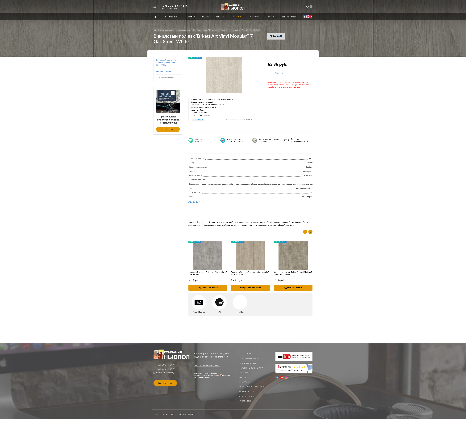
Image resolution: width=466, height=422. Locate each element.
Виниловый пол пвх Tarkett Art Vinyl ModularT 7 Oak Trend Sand (250, 273)
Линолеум (243, 382)
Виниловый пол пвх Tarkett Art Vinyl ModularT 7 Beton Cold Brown (293, 273)
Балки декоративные (248, 358)
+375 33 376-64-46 (166, 368)
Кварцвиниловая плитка (250, 368)
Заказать (279, 73)
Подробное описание (208, 287)
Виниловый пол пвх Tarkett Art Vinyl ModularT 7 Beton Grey (207, 273)
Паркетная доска (247, 391)
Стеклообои (244, 401)
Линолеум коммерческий (251, 387)
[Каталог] (155, 30)
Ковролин (243, 372)
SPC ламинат (244, 354)
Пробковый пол (246, 396)
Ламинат (242, 377)
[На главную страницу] (233, 6)
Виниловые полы (247, 363)
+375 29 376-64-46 (172, 5)
